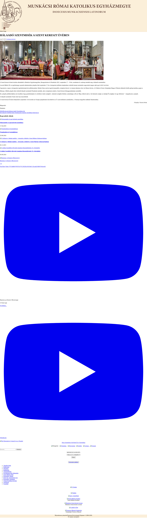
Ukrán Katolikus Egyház (10, 481)
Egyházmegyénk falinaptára (10, 473)
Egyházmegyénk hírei (11, 39)
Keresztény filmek (8, 476)
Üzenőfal (5, 484)
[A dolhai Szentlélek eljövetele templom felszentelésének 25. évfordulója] (20, 148)
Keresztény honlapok (9, 479)
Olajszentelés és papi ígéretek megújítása (11, 122)
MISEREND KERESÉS (73, 452)
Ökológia (5, 468)
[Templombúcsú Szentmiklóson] (9, 129)
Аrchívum (6, 482)
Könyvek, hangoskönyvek (10, 477)
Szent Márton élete (8, 474)
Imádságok (6, 470)
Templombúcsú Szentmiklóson (9, 132)
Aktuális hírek (7, 465)
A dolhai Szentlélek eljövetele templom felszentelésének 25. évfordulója (20, 151)
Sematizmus (6, 25)
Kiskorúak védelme (73, 462)
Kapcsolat (6, 27)
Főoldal (5, 23)
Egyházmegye (7, 24)
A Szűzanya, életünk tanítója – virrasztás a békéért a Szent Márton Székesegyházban (24, 141)
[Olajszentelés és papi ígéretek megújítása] (11, 119)
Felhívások (6, 467)
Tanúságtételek (7, 471)
